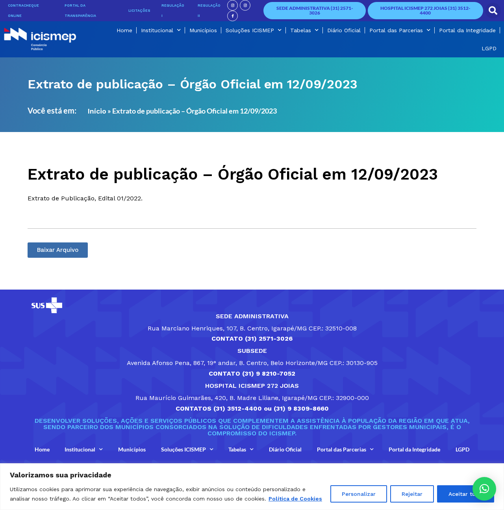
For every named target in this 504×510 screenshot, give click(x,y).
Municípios (203, 30)
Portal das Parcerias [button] (396, 30)
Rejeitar (412, 494)
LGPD (489, 48)
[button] (493, 10)
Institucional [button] (157, 30)
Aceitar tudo (465, 494)
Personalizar (359, 494)
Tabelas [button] (300, 30)
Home (124, 30)
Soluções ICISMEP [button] (250, 30)
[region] (252, 486)
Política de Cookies (295, 498)
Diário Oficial (344, 30)
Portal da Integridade (467, 30)
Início (96, 111)
